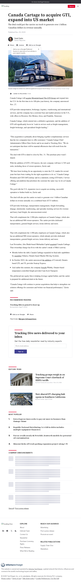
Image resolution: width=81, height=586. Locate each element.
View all (11, 508)
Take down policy (28, 578)
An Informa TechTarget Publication (40, 2)
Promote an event (46, 534)
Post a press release (22, 508)
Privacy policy (6, 578)
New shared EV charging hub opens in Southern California (50, 395)
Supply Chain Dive (46, 545)
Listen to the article (22, 93)
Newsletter (23, 538)
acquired (53, 244)
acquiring (18, 255)
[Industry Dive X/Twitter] (11, 531)
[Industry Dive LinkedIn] (3, 531)
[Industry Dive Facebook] (7, 531)
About (22, 527)
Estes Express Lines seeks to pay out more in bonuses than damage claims (39, 420)
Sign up (71, 6)
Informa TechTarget (35, 569)
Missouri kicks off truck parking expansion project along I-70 (40, 444)
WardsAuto (44, 549)
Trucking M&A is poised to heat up (25, 305)
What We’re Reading (27, 551)
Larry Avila (15, 307)
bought (44, 267)
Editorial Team (25, 531)
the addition (46, 260)
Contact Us (24, 534)
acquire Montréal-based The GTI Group (41, 98)
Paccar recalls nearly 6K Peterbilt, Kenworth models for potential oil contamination (42, 436)
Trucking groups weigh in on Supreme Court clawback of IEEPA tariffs (50, 377)
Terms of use (16, 578)
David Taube (18, 38)
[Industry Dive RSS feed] (15, 531)
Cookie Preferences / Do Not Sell (47, 578)
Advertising (44, 527)
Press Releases (25, 547)
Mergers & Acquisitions (27, 319)
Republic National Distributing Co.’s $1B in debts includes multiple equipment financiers (38, 428)
